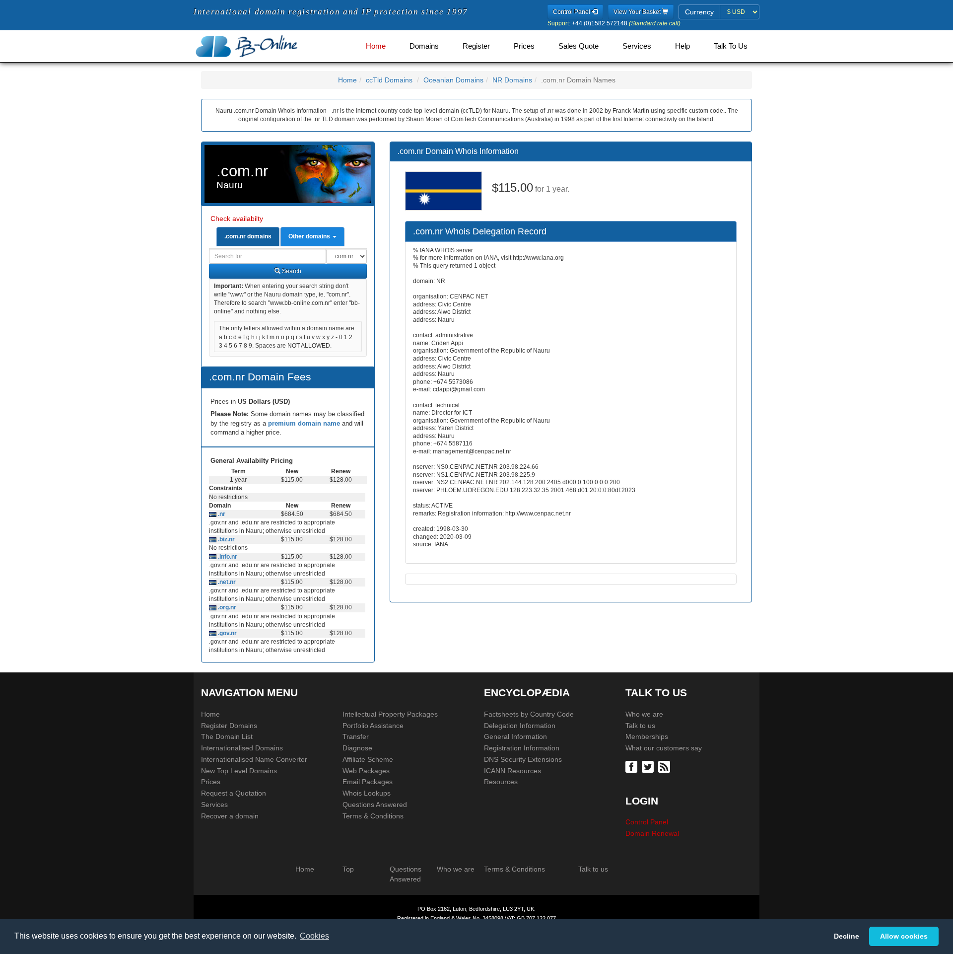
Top (348, 869)
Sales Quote (578, 46)
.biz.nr (225, 539)
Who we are (644, 714)
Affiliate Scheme (367, 759)
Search (290, 271)
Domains (424, 46)
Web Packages (366, 771)
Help (682, 46)
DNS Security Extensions (523, 759)
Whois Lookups (366, 793)
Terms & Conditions (373, 816)
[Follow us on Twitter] (649, 766)
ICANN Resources (512, 771)
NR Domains (512, 80)
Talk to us (640, 726)
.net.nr (226, 582)
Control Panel (646, 822)
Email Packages (367, 782)
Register (476, 46)
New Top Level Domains (239, 771)
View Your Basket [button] (637, 11)
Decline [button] (846, 936)
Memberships (646, 736)
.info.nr (226, 556)
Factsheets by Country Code (529, 714)
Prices (524, 46)
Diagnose (357, 748)
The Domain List (227, 736)
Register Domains (229, 726)
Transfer (355, 736)
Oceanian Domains (453, 80)
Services (636, 46)
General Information (515, 736)
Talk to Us (731, 46)
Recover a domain (230, 816)
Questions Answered (374, 804)
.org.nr (226, 607)
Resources (501, 782)
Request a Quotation (233, 793)
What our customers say (663, 748)
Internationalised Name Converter (254, 759)
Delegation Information (519, 726)
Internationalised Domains (242, 748)
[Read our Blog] (665, 766)
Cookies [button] (314, 936)
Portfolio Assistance (373, 726)
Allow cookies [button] (904, 936)
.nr (220, 514)
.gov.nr (226, 633)
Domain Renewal (652, 833)
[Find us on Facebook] (632, 766)
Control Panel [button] (572, 11)
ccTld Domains (389, 80)
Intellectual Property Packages (390, 714)
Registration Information (521, 748)
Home (376, 46)
